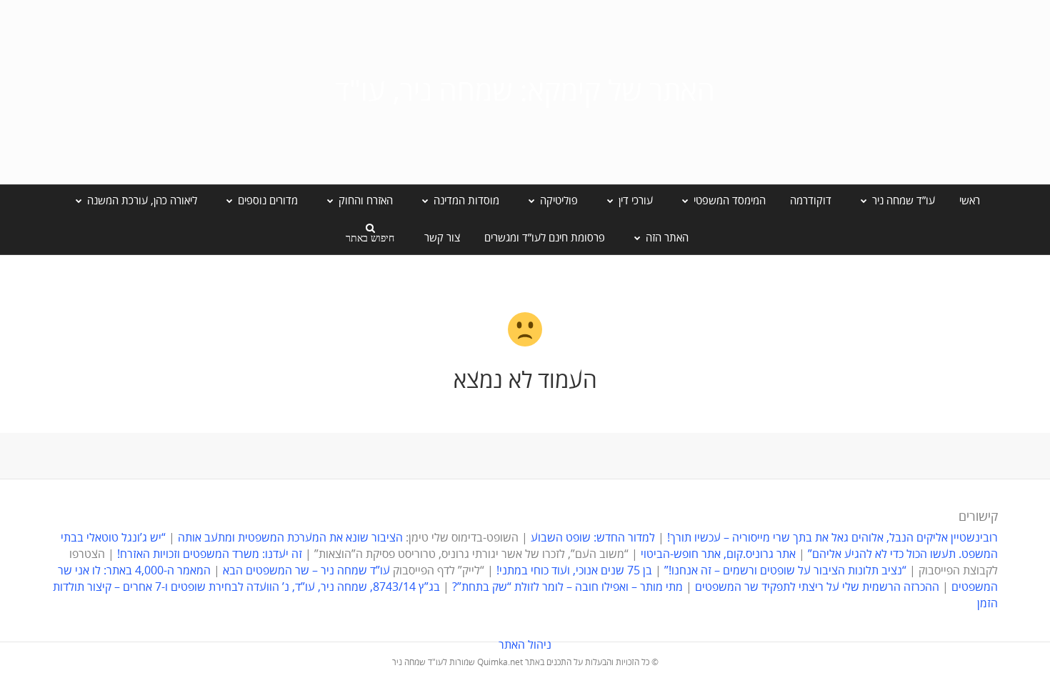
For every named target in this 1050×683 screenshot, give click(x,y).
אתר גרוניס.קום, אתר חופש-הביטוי (718, 554)
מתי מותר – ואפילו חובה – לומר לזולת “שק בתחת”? (567, 587)
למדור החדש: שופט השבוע (593, 538)
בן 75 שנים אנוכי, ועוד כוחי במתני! (574, 571)
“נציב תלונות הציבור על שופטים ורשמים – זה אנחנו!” (785, 571)
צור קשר (442, 237)
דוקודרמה (810, 200)
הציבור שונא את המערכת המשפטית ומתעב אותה (290, 538)
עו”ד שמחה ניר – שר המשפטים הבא (306, 571)
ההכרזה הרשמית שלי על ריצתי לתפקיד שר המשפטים (817, 587)
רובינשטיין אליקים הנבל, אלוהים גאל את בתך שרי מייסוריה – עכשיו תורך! (831, 538)
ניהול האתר (525, 645)
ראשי (969, 200)
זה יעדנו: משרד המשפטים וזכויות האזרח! (209, 554)
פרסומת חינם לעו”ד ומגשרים (544, 237)
